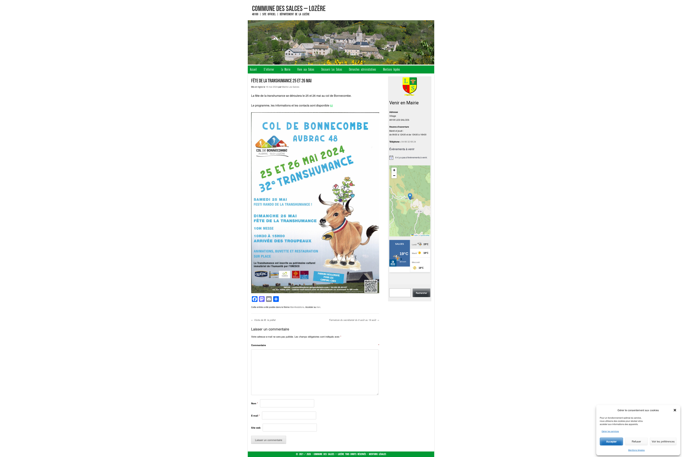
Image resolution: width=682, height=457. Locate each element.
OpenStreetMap (424, 235)
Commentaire (315, 345)
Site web (256, 427)
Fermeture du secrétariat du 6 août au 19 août (354, 320)
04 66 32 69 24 (408, 141)
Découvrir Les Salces (331, 69)
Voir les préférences (663, 441)
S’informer (269, 69)
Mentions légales (636, 449)
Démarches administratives (362, 69)
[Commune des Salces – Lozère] (341, 42)
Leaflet (415, 235)
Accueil (253, 69)
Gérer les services (610, 431)
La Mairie (285, 69)
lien (318, 306)
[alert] (409, 157)
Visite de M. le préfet (263, 320)
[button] (675, 410)
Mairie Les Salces (290, 86)
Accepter (611, 441)
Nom (254, 403)
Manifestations (297, 306)
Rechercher (421, 292)
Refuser (636, 441)
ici (331, 105)
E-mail (255, 415)
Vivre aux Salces (305, 69)
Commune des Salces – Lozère (289, 8)
